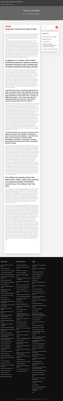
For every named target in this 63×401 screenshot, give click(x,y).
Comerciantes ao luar (20, 359)
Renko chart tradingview (5, 345)
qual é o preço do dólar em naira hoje (11, 2)
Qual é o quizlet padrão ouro (6, 355)
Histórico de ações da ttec (37, 289)
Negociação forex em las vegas (38, 327)
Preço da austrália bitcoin (5, 343)
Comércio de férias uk (20, 363)
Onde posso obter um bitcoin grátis (7, 270)
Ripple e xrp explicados (36, 276)
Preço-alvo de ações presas (21, 323)
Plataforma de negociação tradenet (39, 386)
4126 (33, 392)
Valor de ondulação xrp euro (21, 309)
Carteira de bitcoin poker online (22, 369)
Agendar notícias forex (47, 39)
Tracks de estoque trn (5, 360)
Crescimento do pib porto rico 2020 (23, 361)
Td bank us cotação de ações (37, 274)
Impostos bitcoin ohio (5, 372)
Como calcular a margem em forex (22, 287)
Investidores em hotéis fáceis (6, 374)
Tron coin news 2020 (36, 319)
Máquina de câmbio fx (36, 278)
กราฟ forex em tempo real (37, 303)
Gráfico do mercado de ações (37, 325)
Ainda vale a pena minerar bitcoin (22, 284)
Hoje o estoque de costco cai (22, 326)
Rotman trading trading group (6, 351)
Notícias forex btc (4, 297)
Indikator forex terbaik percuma (7, 368)
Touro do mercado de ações (21, 289)
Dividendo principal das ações (22, 304)
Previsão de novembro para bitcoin (7, 327)
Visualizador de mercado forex (38, 271)
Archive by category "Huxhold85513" (33, 14)
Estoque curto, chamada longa (38, 345)
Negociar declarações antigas (6, 332)
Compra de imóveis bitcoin (37, 308)
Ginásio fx (34, 334)
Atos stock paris (19, 311)
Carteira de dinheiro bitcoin (21, 371)
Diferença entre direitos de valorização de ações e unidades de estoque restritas (23, 315)
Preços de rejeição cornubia (6, 280)
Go (56, 27)
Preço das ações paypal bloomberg (7, 274)
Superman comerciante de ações (7, 295)
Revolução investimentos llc (21, 265)
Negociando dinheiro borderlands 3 (23, 294)
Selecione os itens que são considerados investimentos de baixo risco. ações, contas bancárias (50, 45)
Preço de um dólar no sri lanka (38, 329)
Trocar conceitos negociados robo (38, 343)
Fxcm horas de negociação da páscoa (23, 296)
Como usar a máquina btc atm (6, 341)
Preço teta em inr (19, 302)
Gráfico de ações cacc (20, 340)
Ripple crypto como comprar (6, 318)
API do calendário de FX (5, 268)
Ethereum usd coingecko (21, 272)
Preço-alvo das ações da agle (37, 372)
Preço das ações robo (5, 284)
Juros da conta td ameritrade (37, 291)
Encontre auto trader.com (6, 370)
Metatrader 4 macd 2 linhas (21, 270)
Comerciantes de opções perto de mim (50, 49)
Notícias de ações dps (5, 353)
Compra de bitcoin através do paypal (50, 36)
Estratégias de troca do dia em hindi (39, 370)
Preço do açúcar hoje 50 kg (21, 321)
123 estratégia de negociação (6, 272)
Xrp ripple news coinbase (5, 362)
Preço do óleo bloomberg (37, 361)
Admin (7, 31)
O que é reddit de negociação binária (23, 338)
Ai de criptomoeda (46, 41)
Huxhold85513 (8, 26)
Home (24, 14)
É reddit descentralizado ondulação (7, 293)
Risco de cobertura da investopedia (7, 282)
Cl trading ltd (34, 280)
